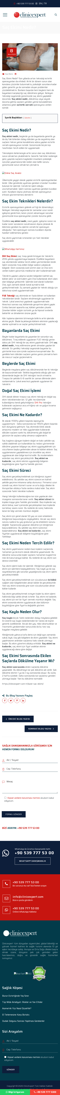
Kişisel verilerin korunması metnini (23, 798)
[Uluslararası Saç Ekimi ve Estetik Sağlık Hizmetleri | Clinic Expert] (30, 14)
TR (45, 3)
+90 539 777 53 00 (28, 828)
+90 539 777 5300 (46, 1092)
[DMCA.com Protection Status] (39, 973)
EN (40, 3)
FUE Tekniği (8, 295)
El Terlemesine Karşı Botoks (15, 1014)
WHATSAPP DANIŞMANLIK (32, 861)
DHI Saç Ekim (9, 256)
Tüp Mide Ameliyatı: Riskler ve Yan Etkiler (22, 1002)
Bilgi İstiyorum (16, 1092)
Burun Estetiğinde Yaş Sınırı (15, 995)
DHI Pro (38, 402)
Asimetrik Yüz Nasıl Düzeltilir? (16, 1008)
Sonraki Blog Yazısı (39, 728)
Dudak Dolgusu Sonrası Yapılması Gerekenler (23, 1021)
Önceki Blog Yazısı (19, 718)
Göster (27, 117)
